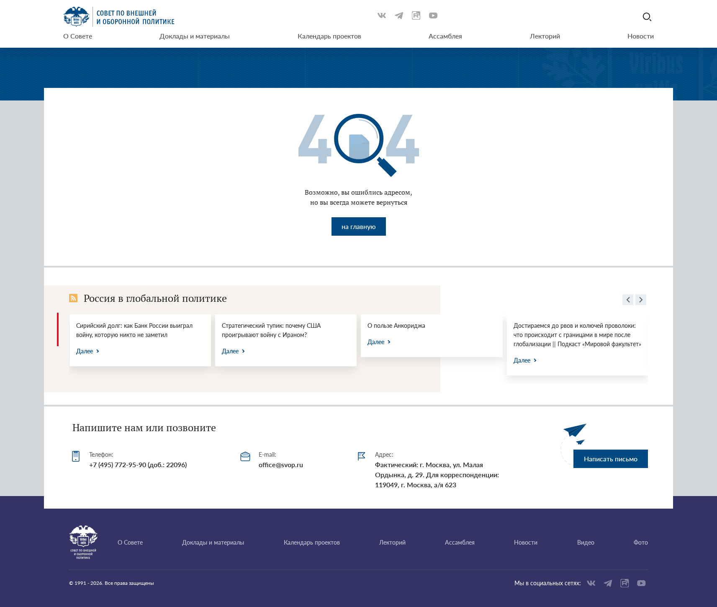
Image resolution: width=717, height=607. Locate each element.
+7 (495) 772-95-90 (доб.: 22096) (138, 464)
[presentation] (627, 301)
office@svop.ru (281, 464)
